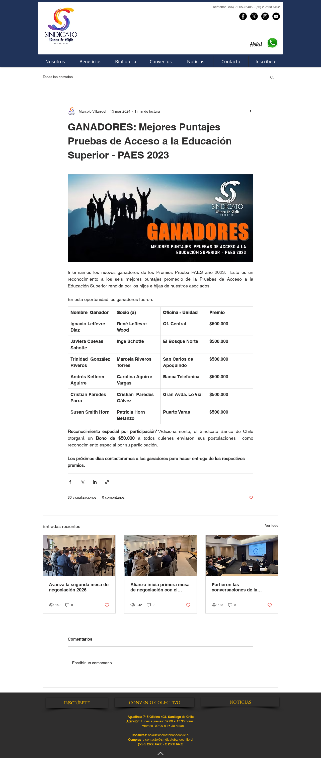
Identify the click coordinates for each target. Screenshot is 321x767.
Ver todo (271, 525)
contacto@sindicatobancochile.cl (169, 739)
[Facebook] (243, 16)
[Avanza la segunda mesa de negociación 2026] (79, 555)
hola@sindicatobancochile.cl (168, 735)
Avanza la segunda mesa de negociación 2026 (79, 587)
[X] (254, 16)
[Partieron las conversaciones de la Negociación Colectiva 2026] (242, 555)
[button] (272, 77)
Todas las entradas (58, 77)
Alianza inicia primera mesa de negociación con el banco (160, 587)
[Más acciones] (250, 111)
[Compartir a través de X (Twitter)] (82, 482)
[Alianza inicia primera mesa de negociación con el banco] (160, 555)
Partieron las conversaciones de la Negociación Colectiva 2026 (241, 587)
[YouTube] (276, 16)
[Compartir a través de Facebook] (70, 482)
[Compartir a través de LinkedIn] (94, 482)
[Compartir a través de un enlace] (107, 482)
